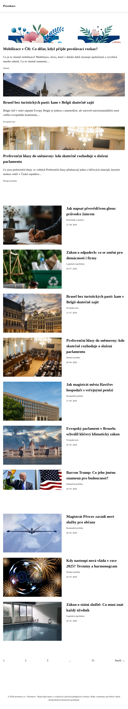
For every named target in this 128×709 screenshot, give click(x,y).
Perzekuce (9, 5)
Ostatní (6, 68)
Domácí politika (10, 181)
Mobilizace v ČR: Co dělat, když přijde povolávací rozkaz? (50, 49)
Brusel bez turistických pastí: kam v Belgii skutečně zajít (48, 102)
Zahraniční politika (74, 484)
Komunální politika (74, 396)
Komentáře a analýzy (75, 220)
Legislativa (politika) (75, 264)
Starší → (120, 660)
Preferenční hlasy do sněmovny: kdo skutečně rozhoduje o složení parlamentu (95, 346)
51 (93, 660)
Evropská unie (9, 122)
